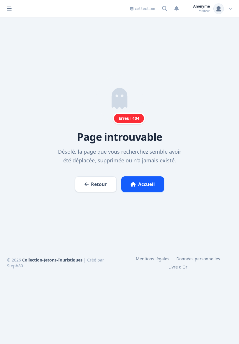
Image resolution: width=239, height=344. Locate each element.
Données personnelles (198, 258)
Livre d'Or (177, 267)
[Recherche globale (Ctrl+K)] (164, 8)
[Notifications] (176, 8)
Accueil (146, 184)
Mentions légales (152, 258)
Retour (99, 184)
